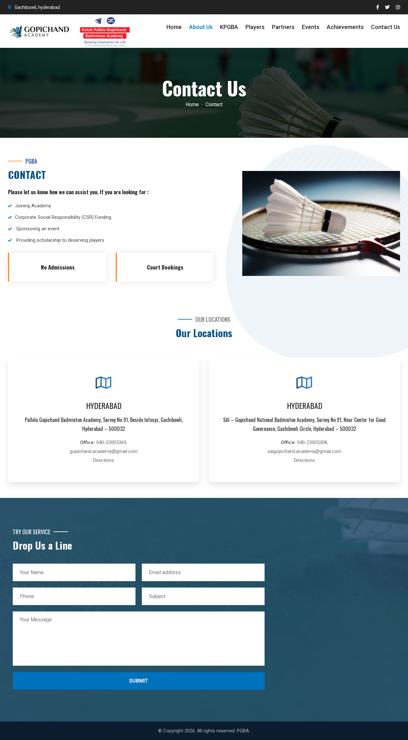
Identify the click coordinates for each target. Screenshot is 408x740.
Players (255, 27)
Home (174, 27)
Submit (138, 681)
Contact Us (385, 27)
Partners (283, 27)
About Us (201, 27)
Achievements (345, 27)
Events (310, 27)
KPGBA (229, 27)
